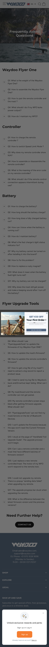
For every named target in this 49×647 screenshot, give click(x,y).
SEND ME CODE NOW (36, 330)
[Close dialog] (47, 313)
